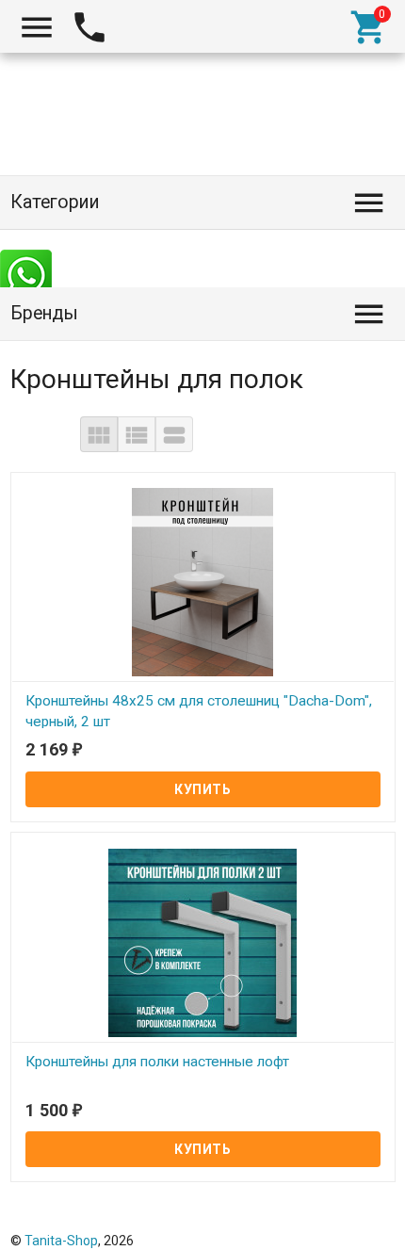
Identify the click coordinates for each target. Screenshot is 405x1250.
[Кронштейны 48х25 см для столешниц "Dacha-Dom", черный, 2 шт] (203, 581)
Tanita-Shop (61, 1240)
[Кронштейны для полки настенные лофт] (203, 941)
